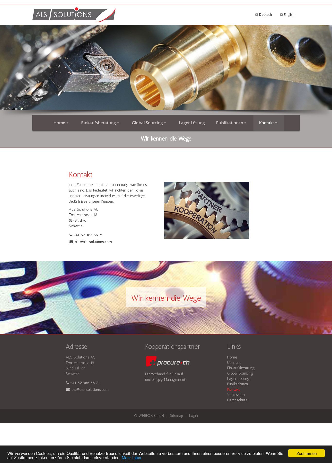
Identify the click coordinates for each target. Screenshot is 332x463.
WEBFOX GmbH (152, 415)
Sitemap (176, 415)
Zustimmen (307, 453)
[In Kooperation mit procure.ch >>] (167, 361)
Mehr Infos (131, 457)
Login (193, 415)
